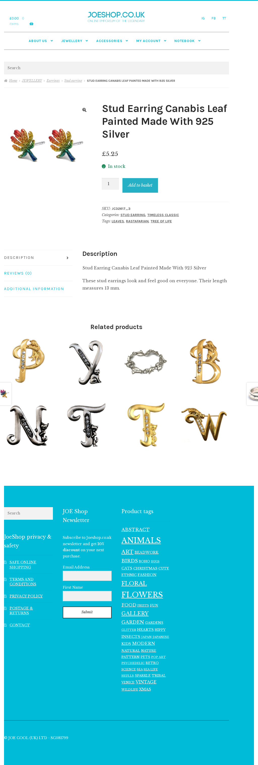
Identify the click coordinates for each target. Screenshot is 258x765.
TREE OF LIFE (161, 221)
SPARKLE (143, 675)
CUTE (163, 568)
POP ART (158, 657)
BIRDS (129, 561)
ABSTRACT (135, 530)
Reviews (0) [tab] (18, 273)
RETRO (152, 663)
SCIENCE (128, 669)
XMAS (145, 689)
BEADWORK (146, 552)
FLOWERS (142, 594)
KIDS (126, 643)
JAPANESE (161, 637)
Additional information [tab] (34, 288)
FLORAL (134, 583)
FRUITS (143, 605)
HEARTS (145, 629)
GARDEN (132, 622)
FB (213, 18)
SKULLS (127, 675)
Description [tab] (19, 257)
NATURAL (130, 651)
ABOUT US (38, 41)
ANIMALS (141, 540)
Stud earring (73, 81)
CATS (126, 568)
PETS (145, 657)
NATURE (148, 651)
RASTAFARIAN (137, 221)
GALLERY (135, 613)
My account (148, 41)
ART (127, 552)
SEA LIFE (151, 669)
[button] (84, 110)
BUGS (155, 561)
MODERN (143, 643)
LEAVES (118, 221)
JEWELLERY (71, 41)
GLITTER (128, 630)
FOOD (128, 605)
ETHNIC (129, 575)
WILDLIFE (129, 689)
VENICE (128, 682)
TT (224, 18)
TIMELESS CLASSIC (163, 215)
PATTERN (130, 657)
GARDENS (154, 623)
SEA (140, 669)
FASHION (147, 575)
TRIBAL (159, 675)
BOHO (144, 561)
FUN (154, 605)
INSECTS (130, 636)
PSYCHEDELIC (133, 663)
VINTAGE (146, 682)
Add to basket (140, 185)
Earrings (53, 81)
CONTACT (20, 625)
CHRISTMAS (145, 568)
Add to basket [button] (28, 361)
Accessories (109, 41)
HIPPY (160, 630)
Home (13, 81)
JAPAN (146, 637)
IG (203, 18)
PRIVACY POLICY (26, 596)
